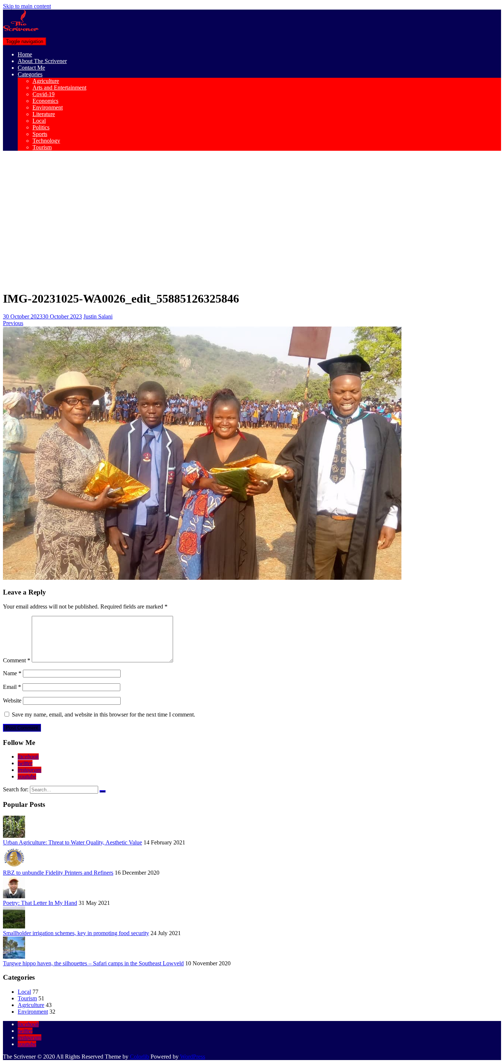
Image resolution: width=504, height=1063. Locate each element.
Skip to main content (27, 6)
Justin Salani (98, 316)
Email (12, 687)
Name (12, 673)
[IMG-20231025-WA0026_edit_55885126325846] (202, 578)
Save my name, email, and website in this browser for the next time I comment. (103, 714)
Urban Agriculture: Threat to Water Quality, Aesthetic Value (72, 842)
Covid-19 (43, 94)
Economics (45, 101)
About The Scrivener (42, 61)
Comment (16, 660)
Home (25, 54)
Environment (47, 107)
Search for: (15, 789)
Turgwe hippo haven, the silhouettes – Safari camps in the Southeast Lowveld (93, 963)
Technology (46, 140)
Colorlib (139, 1056)
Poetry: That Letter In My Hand (40, 903)
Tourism (42, 147)
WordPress (192, 1056)
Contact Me (31, 68)
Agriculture (45, 81)
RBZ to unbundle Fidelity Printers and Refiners (58, 872)
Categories (30, 74)
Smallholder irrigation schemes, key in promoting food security (76, 933)
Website (12, 700)
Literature (43, 114)
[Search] (103, 791)
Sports (39, 134)
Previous (13, 323)
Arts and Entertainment (59, 87)
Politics (40, 127)
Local (39, 121)
